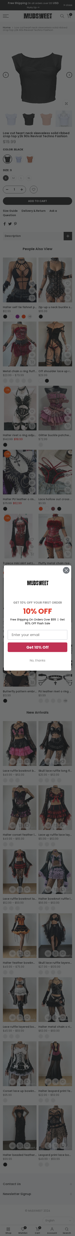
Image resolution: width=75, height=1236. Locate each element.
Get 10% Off (37, 647)
